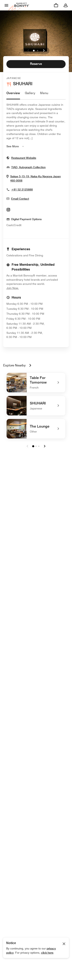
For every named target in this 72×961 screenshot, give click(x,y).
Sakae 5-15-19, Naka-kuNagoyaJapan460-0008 (35, 178)
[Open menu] (6, 5)
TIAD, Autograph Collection (28, 167)
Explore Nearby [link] (14, 365)
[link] (36, 382)
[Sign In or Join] (65, 5)
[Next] (44, 50)
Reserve (36, 64)
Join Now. (26, 288)
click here (47, 952)
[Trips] (56, 5)
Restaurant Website (23, 158)
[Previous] (28, 50)
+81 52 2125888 (22, 189)
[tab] (13, 95)
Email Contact (20, 198)
